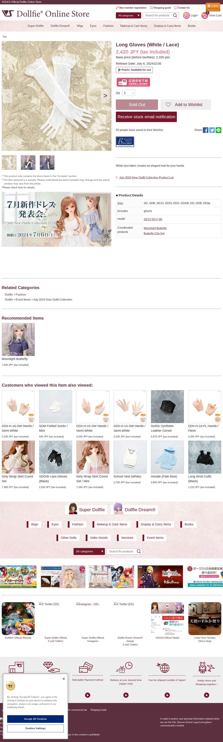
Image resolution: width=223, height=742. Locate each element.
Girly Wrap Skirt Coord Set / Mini (92, 479)
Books (192, 25)
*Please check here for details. (19, 187)
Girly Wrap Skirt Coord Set (17, 479)
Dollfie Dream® (60, 25)
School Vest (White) (127, 476)
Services (127, 537)
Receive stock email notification (146, 116)
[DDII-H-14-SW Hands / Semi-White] (130, 406)
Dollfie (9, 294)
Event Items (23, 299)
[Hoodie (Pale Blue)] (167, 457)
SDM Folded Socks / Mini (53, 428)
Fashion (108, 25)
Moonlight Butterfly (155, 228)
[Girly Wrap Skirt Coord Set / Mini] (92, 457)
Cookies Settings (35, 728)
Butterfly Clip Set (154, 233)
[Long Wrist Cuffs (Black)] (204, 457)
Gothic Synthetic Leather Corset (162, 428)
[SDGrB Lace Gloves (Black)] (55, 457)
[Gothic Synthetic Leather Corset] (167, 406)
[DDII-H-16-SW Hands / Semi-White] (18, 406)
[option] (56, 96)
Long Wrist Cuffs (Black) (199, 479)
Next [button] (105, 96)
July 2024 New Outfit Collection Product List (146, 177)
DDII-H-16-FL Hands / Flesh (203, 428)
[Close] (64, 679)
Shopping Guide (98, 710)
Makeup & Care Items (133, 25)
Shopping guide (162, 7)
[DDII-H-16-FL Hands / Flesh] (204, 406)
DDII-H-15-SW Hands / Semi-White (92, 428)
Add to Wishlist (188, 104)
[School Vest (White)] (130, 457)
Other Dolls (68, 537)
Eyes (93, 25)
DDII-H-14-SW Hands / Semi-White (129, 428)
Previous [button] (8, 96)
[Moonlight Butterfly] (18, 339)
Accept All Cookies (35, 719)
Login (194, 15)
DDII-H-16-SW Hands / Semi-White (18, 428)
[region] (35, 706)
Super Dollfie (36, 25)
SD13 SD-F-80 (153, 219)
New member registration (133, 7)
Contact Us (184, 7)
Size (120, 203)
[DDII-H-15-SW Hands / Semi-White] (92, 406)
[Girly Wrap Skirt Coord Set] (18, 457)
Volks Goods (99, 537)
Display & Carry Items (167, 25)
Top (5, 36)
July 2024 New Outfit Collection (52, 299)
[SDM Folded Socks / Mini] (55, 406)
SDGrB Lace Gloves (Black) (53, 479)
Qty (118, 92)
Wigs (80, 25)
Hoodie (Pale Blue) (164, 476)
